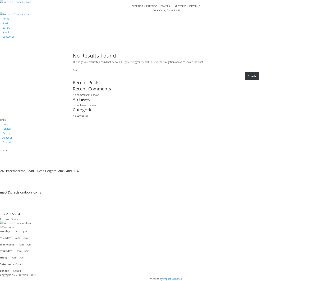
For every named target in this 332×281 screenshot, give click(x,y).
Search (76, 70)
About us (7, 32)
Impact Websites (172, 278)
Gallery (6, 27)
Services (7, 23)
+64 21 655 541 (11, 214)
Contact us (8, 36)
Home (5, 18)
